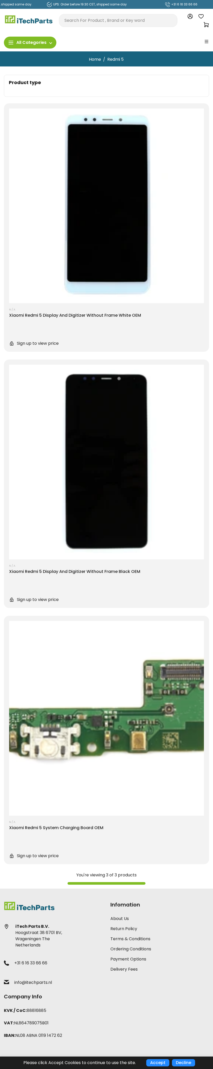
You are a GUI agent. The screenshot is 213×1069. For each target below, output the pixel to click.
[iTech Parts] (29, 20)
